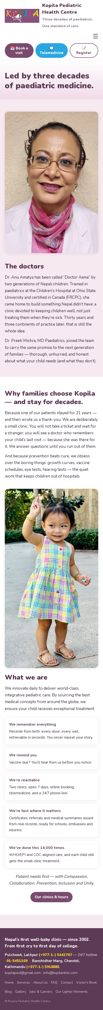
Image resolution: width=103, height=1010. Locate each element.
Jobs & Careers (40, 991)
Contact (67, 982)
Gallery (20, 991)
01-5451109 (17, 960)
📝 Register (84, 50)
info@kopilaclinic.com (60, 972)
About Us (40, 982)
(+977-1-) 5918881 (43, 966)
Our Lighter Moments (72, 991)
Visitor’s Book (86, 982)
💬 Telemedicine (51, 50)
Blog (8, 991)
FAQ (54, 982)
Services (23, 982)
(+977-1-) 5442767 (55, 954)
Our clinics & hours (51, 897)
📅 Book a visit (19, 50)
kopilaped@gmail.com (23, 972)
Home (9, 982)
